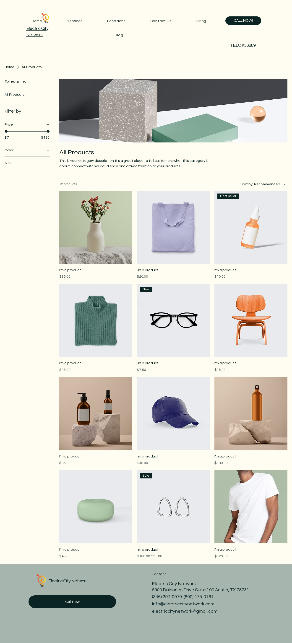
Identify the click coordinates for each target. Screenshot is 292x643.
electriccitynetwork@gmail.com (184, 611)
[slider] (6, 131)
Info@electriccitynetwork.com (183, 604)
